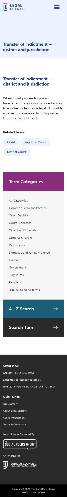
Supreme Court (35, 142)
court (17, 98)
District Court (27, 118)
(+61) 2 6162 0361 (23, 372)
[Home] (14, 10)
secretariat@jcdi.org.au (27, 379)
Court (11, 142)
